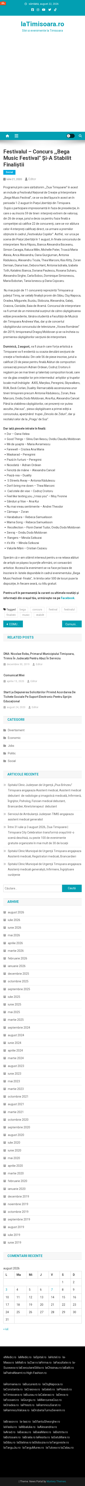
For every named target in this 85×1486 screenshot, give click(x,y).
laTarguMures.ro (33, 1447)
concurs (37, 609)
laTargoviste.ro (59, 1442)
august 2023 (16, 1066)
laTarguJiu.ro (13, 1447)
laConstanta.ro (13, 1389)
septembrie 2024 (19, 1027)
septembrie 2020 (19, 1127)
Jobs (11, 745)
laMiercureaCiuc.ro (49, 1400)
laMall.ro (20, 1362)
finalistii (11, 614)
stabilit (40, 614)
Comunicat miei (14, 675)
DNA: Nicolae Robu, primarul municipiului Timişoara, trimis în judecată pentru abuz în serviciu (39, 656)
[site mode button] (70, 136)
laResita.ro (43, 1437)
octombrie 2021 (18, 1096)
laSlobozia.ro (40, 1442)
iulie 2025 (14, 996)
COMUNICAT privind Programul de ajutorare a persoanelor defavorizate (16, 624)
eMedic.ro (10, 1357)
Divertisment (16, 730)
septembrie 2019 (19, 1219)
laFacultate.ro (62, 1362)
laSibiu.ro (9, 1442)
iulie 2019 (14, 1235)
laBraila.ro (28, 1437)
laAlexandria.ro (47, 1427)
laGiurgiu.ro (29, 1400)
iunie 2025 (14, 1004)
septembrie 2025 (19, 989)
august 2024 (16, 1035)
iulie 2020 (14, 1142)
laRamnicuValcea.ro (17, 1410)
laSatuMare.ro (60, 1437)
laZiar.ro (33, 1362)
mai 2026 (14, 935)
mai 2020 (14, 1158)
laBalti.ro (68, 1367)
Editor (32, 179)
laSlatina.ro (24, 1442)
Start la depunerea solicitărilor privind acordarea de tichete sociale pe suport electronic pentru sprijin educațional (40, 697)
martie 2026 (16, 950)
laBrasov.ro (11, 1421)
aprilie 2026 (15, 943)
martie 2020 (16, 1173)
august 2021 (16, 1104)
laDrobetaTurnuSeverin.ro (48, 1410)
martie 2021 (16, 1112)
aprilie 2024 (15, 1050)
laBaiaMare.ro (42, 1432)
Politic (12, 753)
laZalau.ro (67, 1447)
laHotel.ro (54, 1357)
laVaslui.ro (11, 1427)
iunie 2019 (14, 1242)
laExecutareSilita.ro (31, 1367)
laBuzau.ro (31, 1394)
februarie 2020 (17, 1181)
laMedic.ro (25, 1357)
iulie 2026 (14, 920)
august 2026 (16, 912)
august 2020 (16, 1135)
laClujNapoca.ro (52, 1384)
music (26, 614)
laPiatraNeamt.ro (15, 1372)
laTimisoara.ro (42, 24)
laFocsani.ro (11, 1400)
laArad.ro (9, 1432)
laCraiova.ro (32, 1389)
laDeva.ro (62, 1394)
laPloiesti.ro (64, 1389)
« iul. (6, 1329)
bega (23, 609)
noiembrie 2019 (18, 1204)
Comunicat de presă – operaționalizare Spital (73, 624)
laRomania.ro (12, 1384)
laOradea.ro (11, 1405)
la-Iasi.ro (25, 1421)
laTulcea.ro (53, 1447)
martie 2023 (16, 1089)
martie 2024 (16, 1058)
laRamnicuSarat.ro (48, 1405)
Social (9, 172)
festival (53, 609)
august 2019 (16, 1227)
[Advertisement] (42, 87)
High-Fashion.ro (36, 1372)
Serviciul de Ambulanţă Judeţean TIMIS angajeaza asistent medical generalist (41, 816)
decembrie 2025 (18, 973)
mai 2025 (14, 1012)
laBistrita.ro (60, 1432)
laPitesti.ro (27, 1405)
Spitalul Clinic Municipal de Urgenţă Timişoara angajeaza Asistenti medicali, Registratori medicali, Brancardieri (44, 853)
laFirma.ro (45, 1362)
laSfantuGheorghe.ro (46, 1421)
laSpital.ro (39, 1357)
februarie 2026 (17, 958)
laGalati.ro (48, 1389)
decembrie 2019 (18, 1196)
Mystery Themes (56, 1481)
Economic (14, 737)
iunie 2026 (14, 927)
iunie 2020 (14, 1150)
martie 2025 (16, 1019)
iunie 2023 (14, 1073)
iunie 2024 (14, 1042)
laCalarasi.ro (46, 1394)
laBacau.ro (24, 1432)
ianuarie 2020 (17, 1188)
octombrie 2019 (18, 1211)
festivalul (69, 609)
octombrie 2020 (18, 1119)
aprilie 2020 (15, 1165)
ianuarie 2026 (17, 966)
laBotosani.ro (12, 1437)
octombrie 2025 (18, 981)
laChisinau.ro (53, 1367)
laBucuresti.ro (32, 1384)
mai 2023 (14, 1081)
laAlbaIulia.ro (27, 1427)
